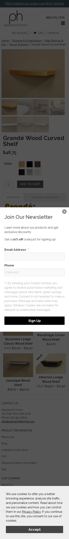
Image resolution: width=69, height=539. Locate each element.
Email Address (16, 249)
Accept (35, 529)
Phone (9, 265)
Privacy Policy (31, 512)
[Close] (64, 212)
